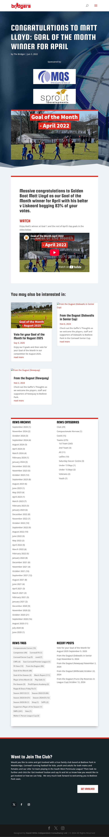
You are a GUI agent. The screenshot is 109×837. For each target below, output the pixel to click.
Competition (20, 652)
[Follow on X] (14, 804)
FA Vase (18, 666)
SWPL (17, 711)
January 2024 (18, 462)
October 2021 (18, 571)
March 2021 (18, 593)
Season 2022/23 (40, 693)
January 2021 (18, 601)
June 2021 (17, 584)
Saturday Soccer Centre (70, 461)
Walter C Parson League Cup (26, 716)
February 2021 (19, 597)
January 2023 (18, 510)
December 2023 (19, 466)
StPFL (44, 702)
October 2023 (18, 475)
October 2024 (18, 435)
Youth (61, 478)
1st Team (63, 443)
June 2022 (17, 536)
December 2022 (19, 514)
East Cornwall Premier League (36, 661)
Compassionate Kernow (68, 431)
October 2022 (18, 523)
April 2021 (17, 588)
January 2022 (18, 558)
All (60, 452)
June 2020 (17, 632)
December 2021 (19, 562)
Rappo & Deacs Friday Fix (24, 688)
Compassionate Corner (24, 648)
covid (38, 657)
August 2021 (18, 579)
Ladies (62, 456)
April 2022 (17, 545)
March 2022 (18, 549)
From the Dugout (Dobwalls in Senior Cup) (77, 317)
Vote (28, 711)
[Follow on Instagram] (29, 804)
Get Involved (88, 788)
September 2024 (20, 440)
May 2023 (16, 492)
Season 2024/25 (41, 698)
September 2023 (20, 479)
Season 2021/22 (21, 693)
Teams (60, 440)
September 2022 (20, 527)
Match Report (42, 675)
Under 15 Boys (66, 469)
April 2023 (17, 496)
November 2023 (19, 470)
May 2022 (16, 540)
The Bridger (19, 54)
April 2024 (17, 448)
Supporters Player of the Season (27, 707)
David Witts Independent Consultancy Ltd (46, 833)
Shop (35, 702)
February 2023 (19, 505)
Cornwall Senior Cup (23, 657)
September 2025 (20, 427)
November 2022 (19, 518)
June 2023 (17, 488)
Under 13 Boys (66, 465)
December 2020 (19, 606)
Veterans (63, 474)
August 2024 (18, 444)
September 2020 (20, 619)
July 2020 (16, 627)
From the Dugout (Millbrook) (70, 671)
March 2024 (18, 453)
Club (59, 427)
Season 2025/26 (21, 702)
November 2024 (19, 431)
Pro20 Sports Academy (38, 684)
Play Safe (40, 680)
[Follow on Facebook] (21, 804)
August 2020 (18, 623)
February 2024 (19, 457)
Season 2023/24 (21, 698)
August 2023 (18, 483)
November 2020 (19, 610)
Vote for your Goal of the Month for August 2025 (29, 336)
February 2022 (19, 553)
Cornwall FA (36, 652)
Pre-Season (19, 684)
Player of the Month (22, 680)
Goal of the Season (22, 675)
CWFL (16, 661)
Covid (59, 435)
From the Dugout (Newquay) (31, 378)
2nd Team (63, 447)
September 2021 (20, 575)
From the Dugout (35, 666)
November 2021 (19, 566)
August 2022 (18, 531)
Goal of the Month (22, 670)
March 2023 (18, 501)
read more (19, 357)
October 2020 (18, 614)
